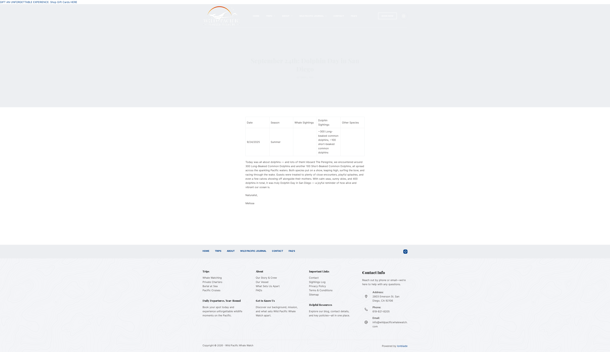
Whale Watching (212, 277)
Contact (338, 16)
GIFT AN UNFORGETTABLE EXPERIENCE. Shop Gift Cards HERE (38, 2)
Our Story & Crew (266, 277)
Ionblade (402, 346)
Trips (269, 16)
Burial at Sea (210, 286)
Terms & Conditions (320, 290)
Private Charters (212, 282)
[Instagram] (404, 16)
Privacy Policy (317, 286)
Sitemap (314, 294)
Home (256, 16)
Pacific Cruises (211, 290)
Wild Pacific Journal (311, 16)
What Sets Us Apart (268, 286)
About (285, 16)
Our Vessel (262, 282)
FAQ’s (354, 16)
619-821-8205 (381, 311)
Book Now (387, 16)
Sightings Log (317, 282)
